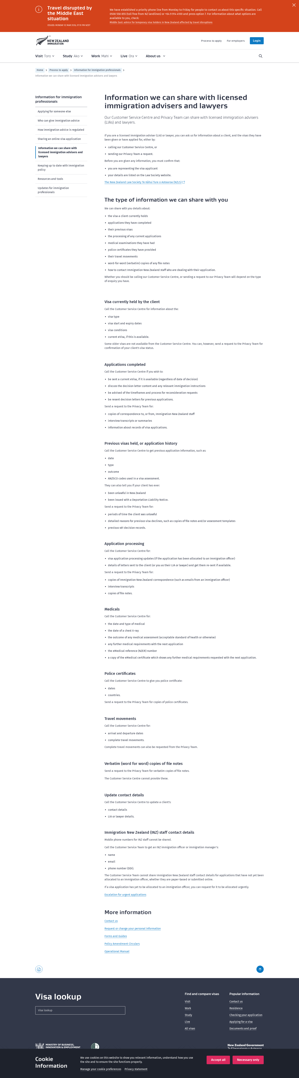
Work (188, 1008)
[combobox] (80, 1010)
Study (188, 1015)
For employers (236, 40)
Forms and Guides (116, 936)
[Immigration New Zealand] (52, 40)
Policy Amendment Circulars (122, 943)
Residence (236, 1008)
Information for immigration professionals (97, 70)
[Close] (294, 5)
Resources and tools (50, 179)
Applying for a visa (241, 1021)
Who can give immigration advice (59, 120)
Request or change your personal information (133, 928)
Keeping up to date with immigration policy (61, 167)
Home (40, 70)
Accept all (218, 1060)
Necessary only (248, 1060)
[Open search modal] (260, 56)
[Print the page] (39, 969)
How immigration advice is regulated (61, 129)
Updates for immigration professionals (53, 190)
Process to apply (211, 40)
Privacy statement (136, 1069)
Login (257, 40)
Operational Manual (117, 951)
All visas (190, 1028)
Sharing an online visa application (59, 139)
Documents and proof (242, 1028)
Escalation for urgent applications (125, 894)
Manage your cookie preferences (100, 1069)
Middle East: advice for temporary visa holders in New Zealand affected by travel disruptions (161, 22)
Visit (187, 1001)
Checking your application (245, 1015)
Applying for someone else (54, 111)
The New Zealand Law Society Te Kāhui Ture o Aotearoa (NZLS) (143, 182)
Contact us (111, 921)
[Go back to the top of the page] (260, 969)
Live (187, 1021)
